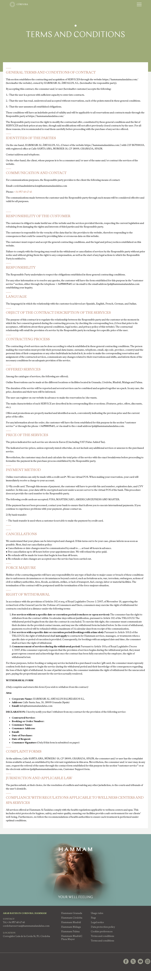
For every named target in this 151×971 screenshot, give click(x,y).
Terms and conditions (102, 936)
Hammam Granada (71, 913)
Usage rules (97, 913)
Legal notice (97, 922)
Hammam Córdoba (71, 917)
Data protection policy (103, 926)
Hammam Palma (70, 931)
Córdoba (22, 4)
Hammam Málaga (71, 926)
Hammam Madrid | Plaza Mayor (71, 937)
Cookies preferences (102, 931)
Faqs (93, 917)
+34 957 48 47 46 (23, 191)
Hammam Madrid (71, 922)
